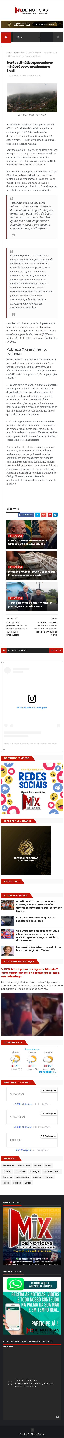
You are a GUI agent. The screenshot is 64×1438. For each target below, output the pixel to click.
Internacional (20, 52)
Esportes (7, 1177)
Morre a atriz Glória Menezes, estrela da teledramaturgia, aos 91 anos (38, 949)
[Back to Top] (32, 1430)
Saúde (28, 1182)
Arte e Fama (24, 1165)
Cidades (7, 1171)
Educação (35, 1171)
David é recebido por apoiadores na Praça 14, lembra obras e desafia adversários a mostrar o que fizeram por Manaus (39, 906)
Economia (21, 1171)
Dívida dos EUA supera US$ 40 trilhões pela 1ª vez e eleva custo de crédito (31, 573)
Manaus (49, 1177)
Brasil (48, 1165)
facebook (56, 650)
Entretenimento (52, 1171)
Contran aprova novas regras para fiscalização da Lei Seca (35, 919)
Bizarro (37, 1165)
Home (9, 52)
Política (17, 1182)
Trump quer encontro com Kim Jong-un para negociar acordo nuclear (30, 604)
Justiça (37, 1177)
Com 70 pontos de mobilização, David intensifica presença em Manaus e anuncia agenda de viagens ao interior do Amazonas (37, 935)
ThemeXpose (37, 1434)
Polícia (6, 1182)
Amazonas (8, 1165)
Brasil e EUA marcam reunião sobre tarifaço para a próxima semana (27, 542)
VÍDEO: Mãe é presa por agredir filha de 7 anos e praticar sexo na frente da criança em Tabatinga (30, 973)
